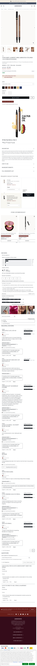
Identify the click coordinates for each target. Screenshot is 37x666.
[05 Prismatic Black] (15, 87)
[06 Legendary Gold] (18, 87)
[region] (18, 658)
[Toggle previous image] (2, 27)
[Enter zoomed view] (33, 43)
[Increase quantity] (9, 93)
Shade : (3, 81)
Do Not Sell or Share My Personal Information (18, 628)
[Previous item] (2, 229)
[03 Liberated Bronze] (9, 87)
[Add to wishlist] (32, 97)
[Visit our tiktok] (25, 614)
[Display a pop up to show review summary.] (8, 237)
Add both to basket (28, 195)
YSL (3, 56)
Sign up (32, 609)
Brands (5, 9)
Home (2, 9)
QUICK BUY (9, 240)
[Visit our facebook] (16, 614)
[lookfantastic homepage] (18, 6)
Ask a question (18, 65)
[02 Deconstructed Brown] (6, 87)
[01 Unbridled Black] (3, 87)
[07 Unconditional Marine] (20, 87)
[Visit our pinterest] (28, 614)
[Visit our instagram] (21, 614)
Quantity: (4, 90)
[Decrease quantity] (3, 93)
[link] (32, 6)
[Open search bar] (4, 6)
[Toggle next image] (34, 27)
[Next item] (34, 229)
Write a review (12, 65)
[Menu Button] (1, 6)
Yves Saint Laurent (11, 9)
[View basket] (34, 6)
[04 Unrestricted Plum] (12, 87)
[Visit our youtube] (23, 614)
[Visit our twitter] (18, 614)
